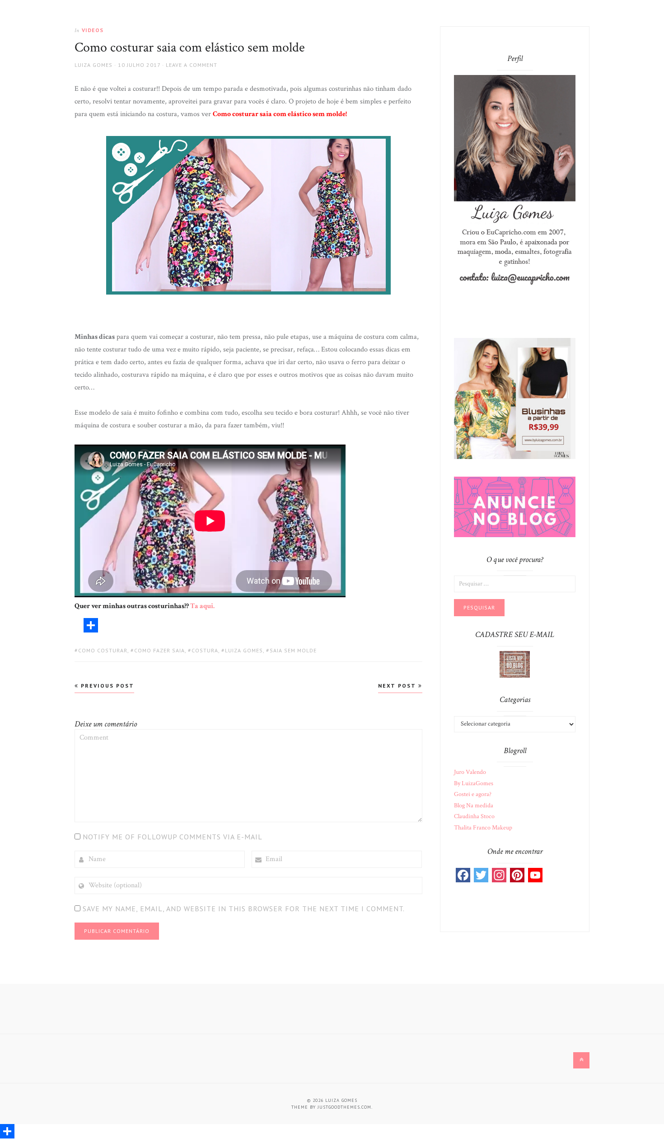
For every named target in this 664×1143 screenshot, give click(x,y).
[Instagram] (499, 875)
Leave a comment (191, 64)
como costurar (102, 650)
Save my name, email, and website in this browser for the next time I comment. (244, 908)
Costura (205, 650)
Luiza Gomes (93, 64)
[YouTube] (535, 875)
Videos (92, 30)
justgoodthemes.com (344, 1107)
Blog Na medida (473, 805)
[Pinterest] (517, 875)
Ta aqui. (202, 606)
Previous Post (106, 685)
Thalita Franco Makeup (483, 828)
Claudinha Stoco (474, 816)
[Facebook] (463, 875)
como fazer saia (159, 650)
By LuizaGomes (473, 783)
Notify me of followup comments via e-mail (172, 836)
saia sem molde (293, 650)
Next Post (398, 685)
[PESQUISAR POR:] (514, 583)
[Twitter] (481, 875)
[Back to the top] (581, 1060)
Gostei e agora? (472, 794)
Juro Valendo (470, 772)
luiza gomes (244, 650)
